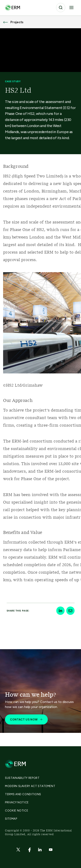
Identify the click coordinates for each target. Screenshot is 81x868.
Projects (16, 22)
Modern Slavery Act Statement (30, 786)
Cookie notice (16, 810)
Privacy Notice (17, 802)
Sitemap (11, 818)
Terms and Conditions (23, 794)
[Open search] (60, 7)
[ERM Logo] (12, 7)
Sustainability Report (22, 778)
